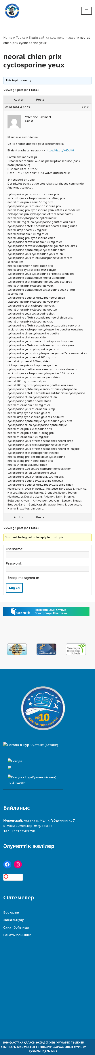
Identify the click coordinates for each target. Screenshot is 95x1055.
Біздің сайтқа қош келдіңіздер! (52, 38)
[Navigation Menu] (86, 11)
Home (7, 38)
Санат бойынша (16, 927)
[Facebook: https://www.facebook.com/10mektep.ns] (7, 864)
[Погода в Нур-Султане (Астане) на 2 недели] (33, 779)
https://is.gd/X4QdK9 (60, 150)
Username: (14, 549)
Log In (14, 588)
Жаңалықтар (13, 920)
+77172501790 (23, 831)
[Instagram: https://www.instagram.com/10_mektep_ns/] (18, 864)
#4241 (86, 107)
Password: (14, 563)
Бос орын (11, 912)
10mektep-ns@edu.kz (34, 826)
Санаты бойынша (17, 935)
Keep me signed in (24, 578)
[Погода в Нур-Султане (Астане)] (30, 745)
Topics (20, 38)
